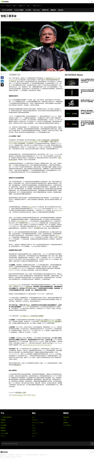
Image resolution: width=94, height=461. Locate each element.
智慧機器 (3, 420)
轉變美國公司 (17, 365)
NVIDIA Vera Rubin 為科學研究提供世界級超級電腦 (87, 91)
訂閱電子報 (45, 10)
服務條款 (42, 455)
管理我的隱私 (10, 455)
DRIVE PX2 (35, 420)
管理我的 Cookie (19, 455)
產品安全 (60, 10)
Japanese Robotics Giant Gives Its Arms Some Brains (36, 345)
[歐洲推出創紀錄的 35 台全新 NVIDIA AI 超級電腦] (72, 103)
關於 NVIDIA (36, 5)
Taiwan (92, 452)
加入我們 (28, 10)
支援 (28, 5)
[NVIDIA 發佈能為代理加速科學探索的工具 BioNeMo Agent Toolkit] (72, 82)
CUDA (65, 420)
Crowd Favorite (16, 18)
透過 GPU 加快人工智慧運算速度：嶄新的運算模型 (46, 140)
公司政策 (7, 456)
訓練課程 (65, 422)
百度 (56, 266)
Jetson (34, 428)
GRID (33, 425)
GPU (25, 395)
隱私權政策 (3, 455)
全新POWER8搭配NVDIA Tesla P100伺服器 (49, 319)
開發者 (8, 5)
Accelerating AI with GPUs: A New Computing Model (23, 141)
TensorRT (38, 226)
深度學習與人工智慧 (20, 392)
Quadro (34, 430)
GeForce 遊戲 (4, 433)
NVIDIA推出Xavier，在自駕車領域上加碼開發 (31, 316)
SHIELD (3, 436)
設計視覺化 (4, 425)
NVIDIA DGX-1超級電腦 (53, 321)
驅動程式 (21, 5)
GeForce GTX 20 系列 (37, 422)
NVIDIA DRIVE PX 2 (14, 284)
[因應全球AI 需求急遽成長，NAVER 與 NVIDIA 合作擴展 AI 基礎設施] (72, 113)
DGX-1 (34, 417)
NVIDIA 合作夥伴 (7, 10)
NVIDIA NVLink (58, 210)
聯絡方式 (19, 456)
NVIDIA (29, 395)
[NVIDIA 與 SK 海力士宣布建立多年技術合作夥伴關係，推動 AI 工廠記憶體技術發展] (72, 124)
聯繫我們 (53, 10)
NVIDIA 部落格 (18, 10)
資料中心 (3, 422)
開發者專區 (66, 417)
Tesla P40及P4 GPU (22, 221)
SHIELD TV (35, 433)
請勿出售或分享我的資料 (31, 455)
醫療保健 (3, 428)
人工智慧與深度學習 (6, 417)
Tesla (33, 436)
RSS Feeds (36, 10)
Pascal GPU (31, 207)
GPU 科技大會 (67, 425)
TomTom (11, 268)
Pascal (33, 395)
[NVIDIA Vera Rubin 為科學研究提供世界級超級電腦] (72, 92)
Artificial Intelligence (17, 395)
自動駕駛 (3, 430)
